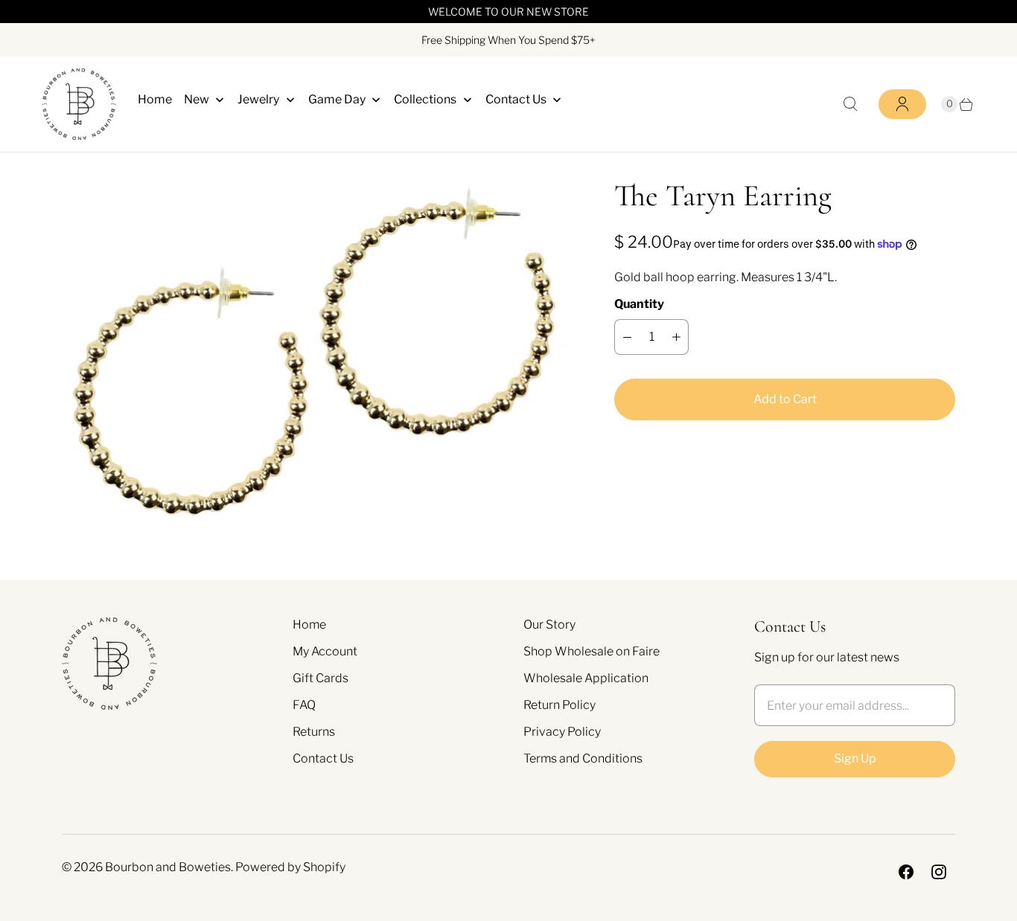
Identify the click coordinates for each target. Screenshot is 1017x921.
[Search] (850, 104)
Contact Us (323, 758)
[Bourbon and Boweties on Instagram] (938, 872)
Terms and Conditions (583, 758)
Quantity (639, 304)
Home (309, 624)
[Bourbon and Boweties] (79, 104)
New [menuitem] (196, 99)
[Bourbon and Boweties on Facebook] (906, 872)
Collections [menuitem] (425, 99)
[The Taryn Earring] (317, 354)
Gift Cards (320, 678)
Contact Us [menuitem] (515, 99)
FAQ (304, 705)
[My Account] (902, 104)
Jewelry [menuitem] (258, 99)
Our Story (549, 624)
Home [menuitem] (155, 99)
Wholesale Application (585, 678)
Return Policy (559, 705)
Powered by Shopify (290, 867)
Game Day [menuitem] (337, 99)
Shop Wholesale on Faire (591, 651)
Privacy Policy (562, 732)
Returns (314, 732)
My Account (325, 651)
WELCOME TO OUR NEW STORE (508, 11)
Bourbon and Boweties (168, 867)
